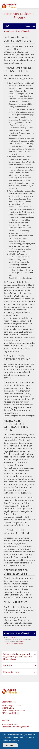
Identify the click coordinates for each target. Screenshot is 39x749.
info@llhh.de (13, 713)
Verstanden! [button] (10, 745)
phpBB (11, 639)
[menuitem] (6, 26)
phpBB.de (21, 641)
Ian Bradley (13, 637)
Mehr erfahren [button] (14, 740)
